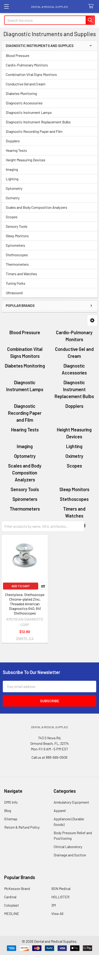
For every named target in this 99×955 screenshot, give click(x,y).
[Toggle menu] (6, 6)
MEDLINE (11, 913)
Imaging (12, 169)
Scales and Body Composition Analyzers (36, 207)
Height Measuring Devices (25, 160)
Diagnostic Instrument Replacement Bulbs (38, 122)
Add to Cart (21, 586)
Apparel (60, 810)
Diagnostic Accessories (24, 103)
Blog (7, 810)
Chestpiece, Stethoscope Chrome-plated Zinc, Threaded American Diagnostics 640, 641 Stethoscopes (24, 603)
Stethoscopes (17, 255)
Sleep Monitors (17, 236)
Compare (43, 586)
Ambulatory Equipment (71, 802)
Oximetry (13, 198)
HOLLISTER (60, 897)
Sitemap (10, 819)
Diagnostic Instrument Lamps (29, 112)
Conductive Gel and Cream (25, 84)
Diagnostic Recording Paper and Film (34, 131)
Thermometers (17, 264)
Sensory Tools (16, 226)
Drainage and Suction (70, 855)
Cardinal (10, 897)
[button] (92, 320)
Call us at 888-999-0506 (49, 757)
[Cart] (92, 6)
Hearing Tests (16, 150)
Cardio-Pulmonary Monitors (27, 65)
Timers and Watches (21, 274)
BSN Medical (60, 888)
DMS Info (11, 802)
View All (57, 913)
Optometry (14, 188)
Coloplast (11, 905)
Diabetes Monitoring (21, 93)
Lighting (12, 179)
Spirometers (15, 245)
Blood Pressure (17, 55)
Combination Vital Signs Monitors (31, 74)
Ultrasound (14, 292)
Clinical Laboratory (68, 846)
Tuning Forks (15, 283)
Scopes (11, 217)
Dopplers (13, 141)
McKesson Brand (17, 888)
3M (53, 905)
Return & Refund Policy (22, 827)
